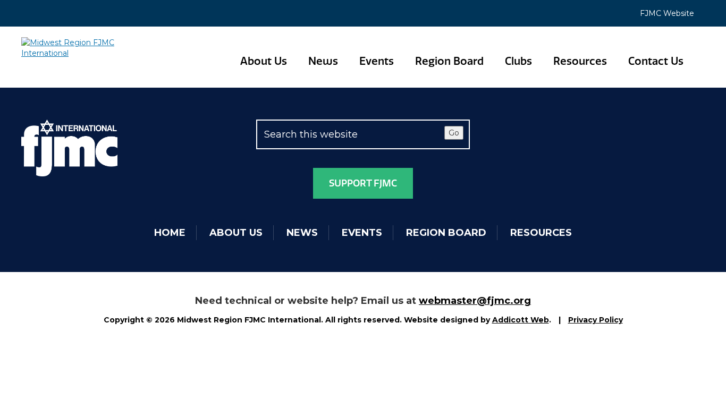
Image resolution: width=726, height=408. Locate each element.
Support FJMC (363, 183)
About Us (263, 61)
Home (169, 233)
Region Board (449, 61)
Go (454, 133)
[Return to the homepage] (69, 47)
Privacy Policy (595, 320)
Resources (580, 61)
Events (376, 61)
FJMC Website (667, 13)
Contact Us (655, 61)
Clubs (518, 61)
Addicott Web (520, 320)
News (323, 61)
